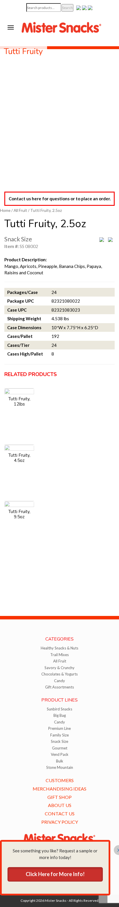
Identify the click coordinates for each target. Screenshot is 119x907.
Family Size (59, 735)
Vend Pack (59, 754)
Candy (59, 680)
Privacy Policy (59, 822)
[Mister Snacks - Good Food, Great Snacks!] (61, 26)
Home (5, 210)
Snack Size (59, 741)
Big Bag (59, 715)
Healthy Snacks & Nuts (59, 648)
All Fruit (20, 210)
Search (67, 7)
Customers (60, 780)
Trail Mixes (59, 654)
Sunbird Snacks (59, 709)
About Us (59, 805)
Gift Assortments (59, 687)
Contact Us (60, 813)
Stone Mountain (59, 767)
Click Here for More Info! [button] (55, 874)
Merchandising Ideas (59, 788)
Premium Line (59, 728)
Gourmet (59, 748)
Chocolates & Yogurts (59, 674)
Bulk (59, 761)
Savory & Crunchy (59, 667)
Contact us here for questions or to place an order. (60, 198)
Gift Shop (59, 797)
